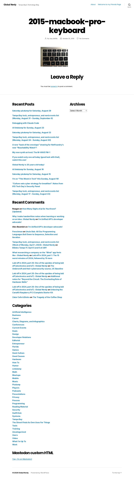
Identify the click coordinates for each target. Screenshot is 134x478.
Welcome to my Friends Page (109, 4)
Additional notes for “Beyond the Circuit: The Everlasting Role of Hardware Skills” (36, 279)
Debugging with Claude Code (25, 123)
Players (15, 388)
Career (15, 318)
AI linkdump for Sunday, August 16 (28, 169)
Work (14, 444)
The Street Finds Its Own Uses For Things (31, 422)
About (93, 4)
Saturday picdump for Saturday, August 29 (31, 111)
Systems (16, 416)
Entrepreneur (18, 343)
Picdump (16, 384)
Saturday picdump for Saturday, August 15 (31, 174)
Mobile (15, 378)
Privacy (15, 397)
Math (14, 372)
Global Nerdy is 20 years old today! (28, 165)
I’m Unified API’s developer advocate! (45, 227)
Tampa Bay (17, 419)
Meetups (16, 375)
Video (15, 438)
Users (15, 435)
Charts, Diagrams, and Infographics (28, 321)
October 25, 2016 (68, 38)
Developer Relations (21, 337)
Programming (18, 403)
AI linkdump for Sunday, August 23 (28, 128)
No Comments (84, 38)
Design (15, 334)
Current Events (19, 328)
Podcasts (16, 391)
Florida (15, 347)
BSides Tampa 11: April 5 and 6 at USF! (29, 248)
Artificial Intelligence (21, 312)
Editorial (16, 340)
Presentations (18, 394)
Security (16, 410)
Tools (14, 425)
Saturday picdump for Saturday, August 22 (31, 132)
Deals (15, 331)
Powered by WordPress (40, 473)
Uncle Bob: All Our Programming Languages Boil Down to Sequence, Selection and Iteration (35, 234)
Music (15, 381)
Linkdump (16, 369)
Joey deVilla (53, 38)
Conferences (18, 325)
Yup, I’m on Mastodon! (22, 459)
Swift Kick (16, 413)
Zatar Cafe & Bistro (21, 297)
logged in (54, 86)
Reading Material (20, 407)
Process (16, 400)
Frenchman (17, 231)
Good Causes (18, 356)
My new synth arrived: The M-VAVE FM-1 (31, 152)
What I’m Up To (19, 441)
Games (15, 350)
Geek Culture (18, 353)
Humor (15, 365)
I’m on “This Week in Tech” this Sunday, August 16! (35, 179)
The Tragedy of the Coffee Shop (47, 297)
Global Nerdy (10, 4)
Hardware (16, 359)
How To (15, 362)
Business (16, 315)
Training (16, 429)
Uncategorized (19, 432)
